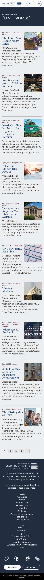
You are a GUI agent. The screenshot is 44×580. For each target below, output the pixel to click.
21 (22, 451)
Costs (22, 500)
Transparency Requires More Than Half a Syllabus (11, 212)
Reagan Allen (17, 163)
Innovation (22, 508)
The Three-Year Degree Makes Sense (11, 41)
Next (27, 451)
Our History (22, 539)
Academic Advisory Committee (22, 545)
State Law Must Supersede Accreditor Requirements (11, 373)
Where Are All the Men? (10, 331)
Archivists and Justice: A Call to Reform (12, 83)
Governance (22, 505)
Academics (22, 497)
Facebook (16, 558)
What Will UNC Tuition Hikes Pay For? (11, 169)
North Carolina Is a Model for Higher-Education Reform (11, 131)
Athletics (22, 511)
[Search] (39, 3)
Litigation (22, 517)
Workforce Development (22, 514)
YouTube (27, 558)
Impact (22, 533)
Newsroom (22, 530)
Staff (22, 548)
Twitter (6, 558)
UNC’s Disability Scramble (12, 250)
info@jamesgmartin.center (22, 479)
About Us (22, 528)
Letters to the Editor (22, 536)
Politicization (22, 502)
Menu (31, 3)
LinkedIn (37, 558)
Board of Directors (22, 542)
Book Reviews (22, 520)
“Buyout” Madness (7, 290)
